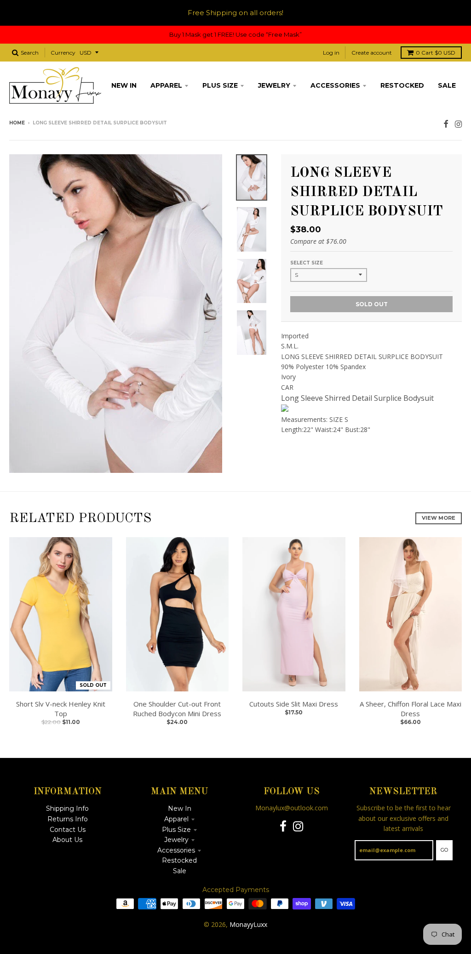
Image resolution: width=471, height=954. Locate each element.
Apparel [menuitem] (166, 85)
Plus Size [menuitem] (220, 85)
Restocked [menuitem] (402, 85)
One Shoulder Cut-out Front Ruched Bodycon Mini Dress (177, 708)
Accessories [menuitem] (335, 85)
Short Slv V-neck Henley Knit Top (60, 708)
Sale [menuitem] (447, 85)
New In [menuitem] (124, 85)
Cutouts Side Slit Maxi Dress (293, 703)
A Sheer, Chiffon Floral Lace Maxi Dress (410, 708)
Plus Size (176, 829)
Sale (179, 871)
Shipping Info (67, 808)
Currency (63, 52)
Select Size (306, 263)
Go (444, 850)
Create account (371, 52)
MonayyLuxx (248, 924)
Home (17, 123)
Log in (331, 52)
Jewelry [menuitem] (274, 85)
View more (438, 518)
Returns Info (67, 819)
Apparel (176, 819)
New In (179, 808)
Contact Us (68, 829)
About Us (67, 840)
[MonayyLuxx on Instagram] (458, 123)
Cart (435, 52)
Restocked (179, 860)
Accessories (176, 850)
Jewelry (176, 840)
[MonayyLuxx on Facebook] (445, 123)
